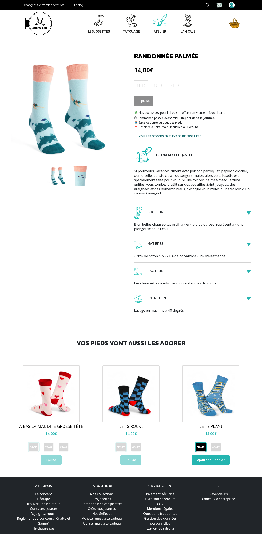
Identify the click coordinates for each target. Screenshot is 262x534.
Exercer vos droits (160, 528)
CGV (160, 503)
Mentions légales (160, 508)
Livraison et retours (160, 499)
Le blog (78, 5)
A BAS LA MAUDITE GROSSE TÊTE (51, 426)
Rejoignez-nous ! (43, 513)
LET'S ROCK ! (131, 426)
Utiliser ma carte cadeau (102, 523)
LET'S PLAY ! (210, 426)
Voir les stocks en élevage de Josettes (170, 136)
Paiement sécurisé (160, 494)
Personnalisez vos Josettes (101, 503)
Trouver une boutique (43, 503)
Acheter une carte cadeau (102, 518)
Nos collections (102, 494)
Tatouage (131, 31)
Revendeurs (218, 494)
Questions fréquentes (160, 513)
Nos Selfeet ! (102, 513)
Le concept (43, 494)
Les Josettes (102, 499)
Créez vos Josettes (102, 508)
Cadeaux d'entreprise (218, 499)
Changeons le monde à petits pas (44, 5)
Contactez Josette (43, 508)
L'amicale (187, 31)
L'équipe (43, 499)
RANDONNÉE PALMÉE (166, 56)
